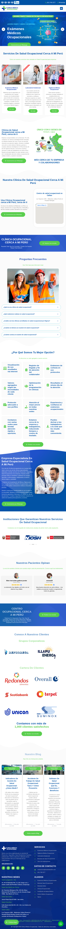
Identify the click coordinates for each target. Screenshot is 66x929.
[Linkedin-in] (18, 868)
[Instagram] (8, 868)
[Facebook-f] (3, 868)
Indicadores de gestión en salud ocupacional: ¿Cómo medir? (12, 783)
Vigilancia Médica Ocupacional (45, 853)
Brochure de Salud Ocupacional (46, 858)
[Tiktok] (22, 868)
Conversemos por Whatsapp (19, 45)
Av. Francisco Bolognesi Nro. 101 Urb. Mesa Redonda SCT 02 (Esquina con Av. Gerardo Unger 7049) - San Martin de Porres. (16, 892)
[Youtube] (13, 868)
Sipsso (39, 897)
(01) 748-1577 (41, 872)
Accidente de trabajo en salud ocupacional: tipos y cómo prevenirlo (33, 783)
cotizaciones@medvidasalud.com (46, 869)
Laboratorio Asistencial (43, 856)
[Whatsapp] (60, 923)
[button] (61, 8)
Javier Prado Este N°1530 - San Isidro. (13, 899)
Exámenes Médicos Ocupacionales (47, 850)
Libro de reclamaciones (43, 861)
